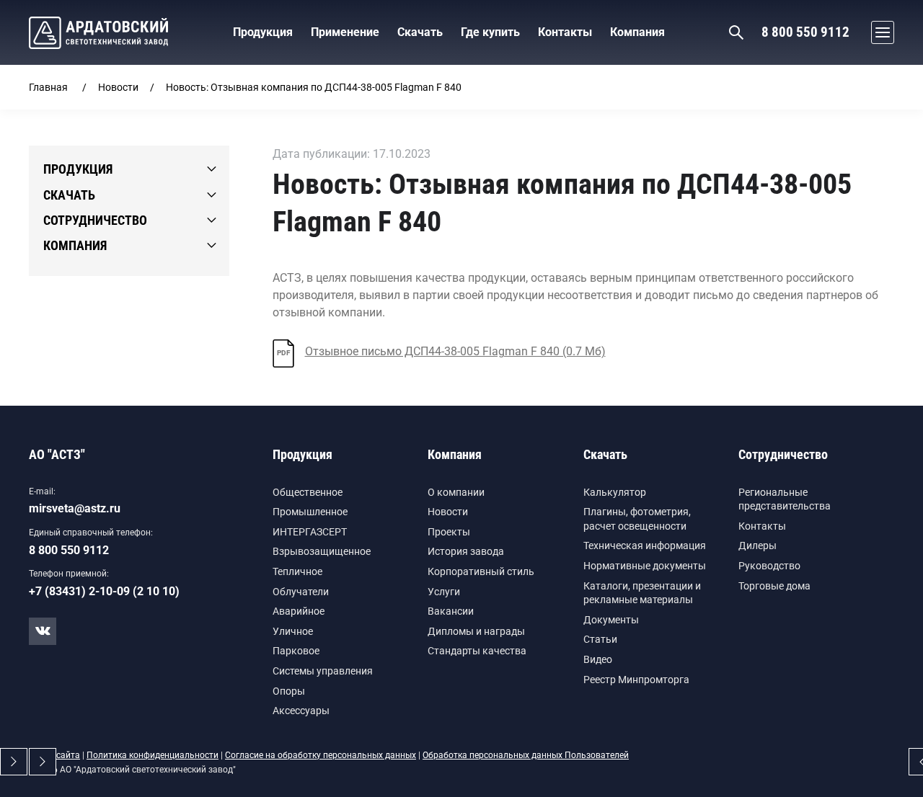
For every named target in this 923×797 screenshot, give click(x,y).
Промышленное (310, 511)
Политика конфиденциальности (152, 755)
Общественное (308, 492)
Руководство (769, 565)
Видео (597, 659)
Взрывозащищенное (322, 551)
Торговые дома (774, 586)
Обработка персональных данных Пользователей (526, 755)
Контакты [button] (565, 32)
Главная (48, 87)
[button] (879, 32)
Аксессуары (301, 710)
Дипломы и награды (476, 631)
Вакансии (451, 611)
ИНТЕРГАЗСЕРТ (310, 532)
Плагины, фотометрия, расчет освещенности (637, 519)
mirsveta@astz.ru (74, 508)
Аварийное (298, 611)
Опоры (289, 691)
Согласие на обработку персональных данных (320, 755)
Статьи (600, 639)
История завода (466, 551)
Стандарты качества (477, 650)
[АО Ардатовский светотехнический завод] (98, 33)
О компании (456, 492)
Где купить (490, 32)
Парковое (296, 650)
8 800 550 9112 (805, 32)
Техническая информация (644, 545)
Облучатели (301, 591)
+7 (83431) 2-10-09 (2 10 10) (104, 591)
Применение (345, 32)
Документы (611, 619)
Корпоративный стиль (481, 571)
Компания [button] (637, 32)
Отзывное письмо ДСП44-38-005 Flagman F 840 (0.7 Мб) (441, 351)
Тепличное (297, 571)
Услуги (444, 591)
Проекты (449, 532)
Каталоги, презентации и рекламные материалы (642, 593)
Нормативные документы (644, 565)
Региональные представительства (784, 499)
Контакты (762, 526)
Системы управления (323, 671)
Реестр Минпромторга (636, 679)
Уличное (293, 631)
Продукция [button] (263, 32)
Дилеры (757, 545)
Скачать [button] (420, 32)
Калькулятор (614, 492)
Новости (118, 87)
